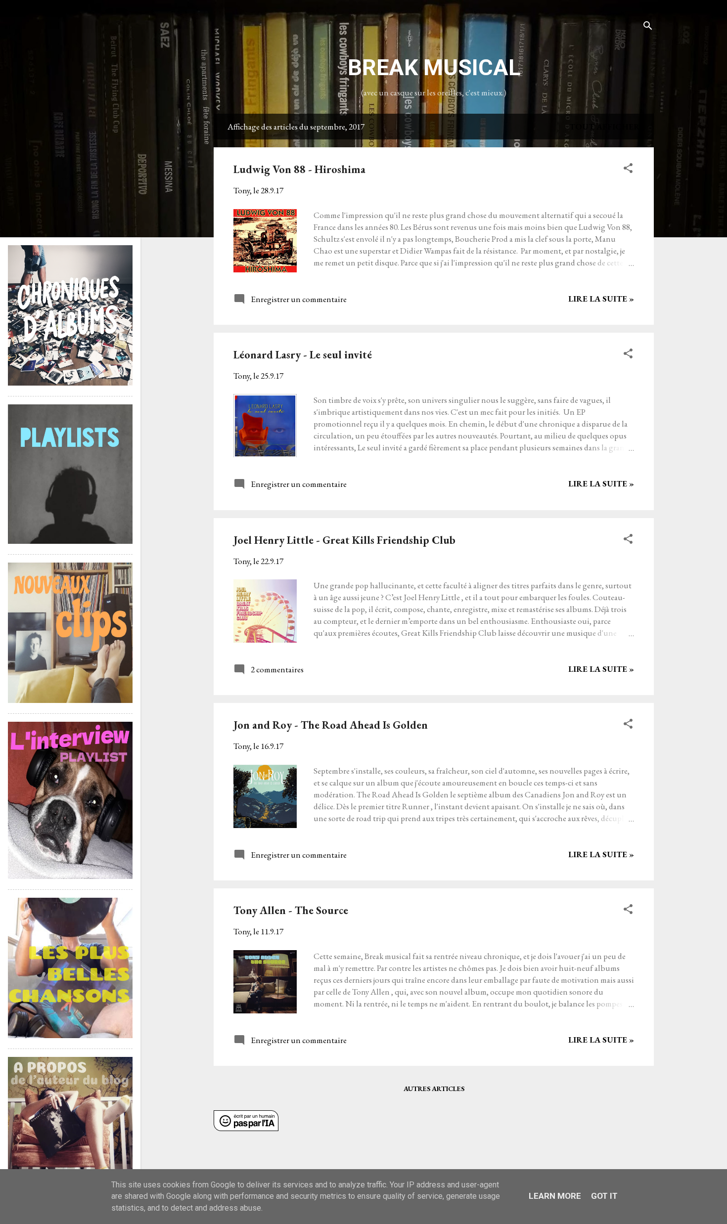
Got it (604, 1196)
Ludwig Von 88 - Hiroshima (299, 169)
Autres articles (434, 1088)
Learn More (555, 1196)
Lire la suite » (601, 298)
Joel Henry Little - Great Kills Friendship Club (344, 540)
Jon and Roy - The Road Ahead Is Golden (330, 725)
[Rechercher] (648, 27)
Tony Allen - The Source (290, 910)
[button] (628, 169)
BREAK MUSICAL (434, 67)
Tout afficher (604, 126)
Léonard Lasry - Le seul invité (302, 355)
